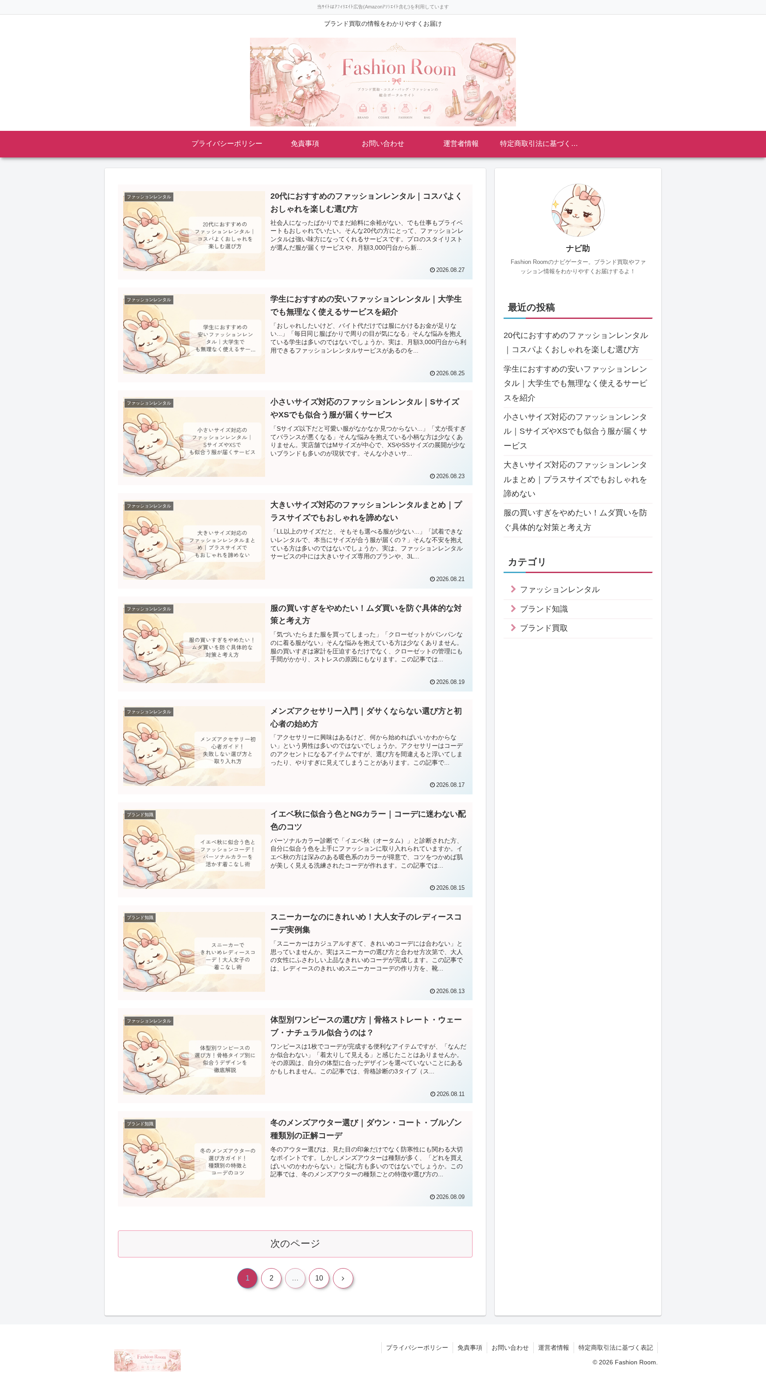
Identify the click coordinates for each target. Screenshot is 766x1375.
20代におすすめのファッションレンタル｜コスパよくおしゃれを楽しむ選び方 (576, 342)
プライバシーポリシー (417, 1347)
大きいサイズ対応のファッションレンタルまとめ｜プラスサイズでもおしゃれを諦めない (575, 479)
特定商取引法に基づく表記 (615, 1347)
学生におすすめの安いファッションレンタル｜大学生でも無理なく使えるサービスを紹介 (575, 383)
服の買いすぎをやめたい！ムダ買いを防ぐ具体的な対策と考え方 (575, 519)
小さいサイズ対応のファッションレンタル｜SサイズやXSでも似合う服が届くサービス (575, 431)
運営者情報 (553, 1347)
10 (319, 1278)
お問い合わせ (510, 1347)
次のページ (295, 1243)
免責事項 (469, 1347)
